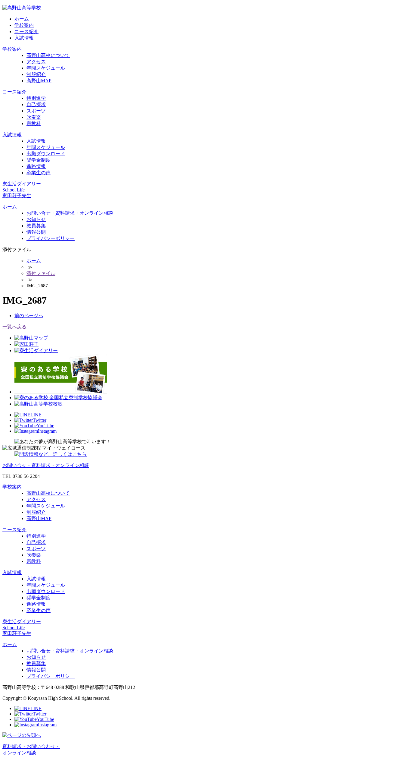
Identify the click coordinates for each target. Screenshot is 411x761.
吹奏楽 (33, 117)
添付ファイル (40, 273)
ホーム (21, 18)
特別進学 (36, 98)
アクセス (36, 61)
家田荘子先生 (16, 195)
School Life (13, 189)
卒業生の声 (38, 172)
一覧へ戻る (14, 326)
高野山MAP (38, 80)
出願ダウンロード (45, 153)
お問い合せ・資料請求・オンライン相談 (69, 213)
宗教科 (33, 123)
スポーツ (36, 110)
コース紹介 (26, 31)
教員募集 (36, 225)
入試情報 (24, 37)
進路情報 (36, 166)
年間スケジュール (45, 68)
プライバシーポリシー (50, 238)
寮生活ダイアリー (21, 183)
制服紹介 (36, 74)
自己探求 (36, 104)
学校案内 (24, 25)
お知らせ (36, 219)
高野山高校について (48, 55)
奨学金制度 (38, 160)
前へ (28, 315)
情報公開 (36, 232)
